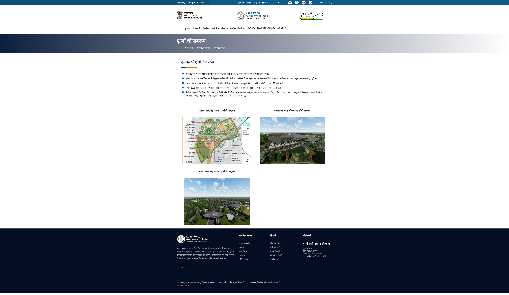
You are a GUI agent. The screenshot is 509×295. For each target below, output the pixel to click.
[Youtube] (304, 2)
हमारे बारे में (196, 28)
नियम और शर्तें (275, 251)
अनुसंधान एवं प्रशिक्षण (237, 28)
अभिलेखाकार (244, 259)
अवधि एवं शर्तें (274, 247)
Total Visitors (183, 285)
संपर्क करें (280, 28)
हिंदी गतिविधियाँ (268, 28)
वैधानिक (206, 28)
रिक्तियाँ (259, 28)
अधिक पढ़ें (184, 268)
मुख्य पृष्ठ (188, 28)
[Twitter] (297, 3)
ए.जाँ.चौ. (215, 28)
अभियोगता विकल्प (276, 243)
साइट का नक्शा (244, 247)
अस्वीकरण (274, 259)
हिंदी (330, 2)
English (322, 2)
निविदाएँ (251, 28)
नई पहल (224, 28)
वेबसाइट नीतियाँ (276, 255)
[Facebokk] (290, 2)
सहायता (242, 255)
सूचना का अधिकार (246, 243)
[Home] (193, 242)
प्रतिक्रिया (243, 251)
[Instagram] (310, 2)
